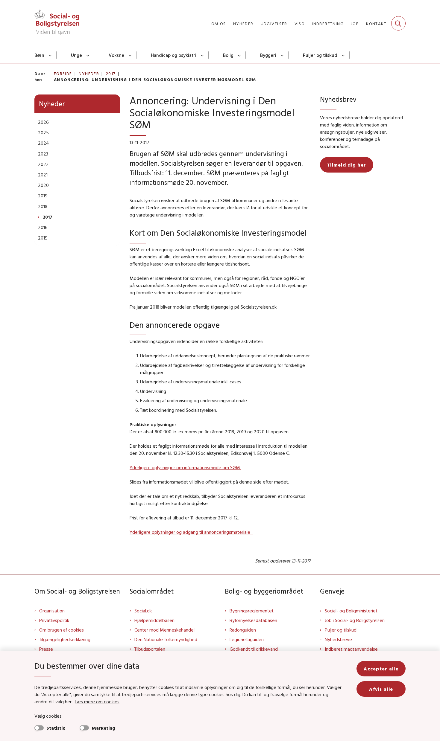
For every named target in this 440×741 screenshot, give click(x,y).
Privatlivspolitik (54, 620)
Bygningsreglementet (252, 611)
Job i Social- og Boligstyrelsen (355, 620)
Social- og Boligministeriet (351, 611)
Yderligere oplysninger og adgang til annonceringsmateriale (191, 532)
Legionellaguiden (247, 639)
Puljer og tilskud (320, 55)
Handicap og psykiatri (173, 55)
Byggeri (268, 55)
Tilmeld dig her (346, 165)
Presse (46, 649)
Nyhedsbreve (338, 639)
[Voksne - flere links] (130, 55)
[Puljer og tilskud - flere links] (343, 55)
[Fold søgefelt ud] (398, 23)
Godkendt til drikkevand (254, 649)
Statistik (55, 728)
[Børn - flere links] (50, 55)
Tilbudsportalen (149, 649)
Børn (39, 55)
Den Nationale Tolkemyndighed (165, 639)
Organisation (52, 611)
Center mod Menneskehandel (164, 630)
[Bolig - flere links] (239, 55)
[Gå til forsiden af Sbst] (56, 23)
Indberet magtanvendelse (351, 649)
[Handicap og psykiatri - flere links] (202, 55)
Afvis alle (381, 689)
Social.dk (143, 611)
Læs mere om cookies (97, 702)
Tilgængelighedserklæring (64, 639)
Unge (76, 55)
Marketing (103, 728)
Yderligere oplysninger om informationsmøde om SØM (185, 467)
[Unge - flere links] (88, 55)
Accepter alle (381, 669)
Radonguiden (243, 630)
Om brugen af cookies (61, 630)
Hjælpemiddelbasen (154, 620)
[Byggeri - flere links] (282, 55)
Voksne (116, 55)
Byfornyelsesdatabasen (253, 620)
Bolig (228, 55)
